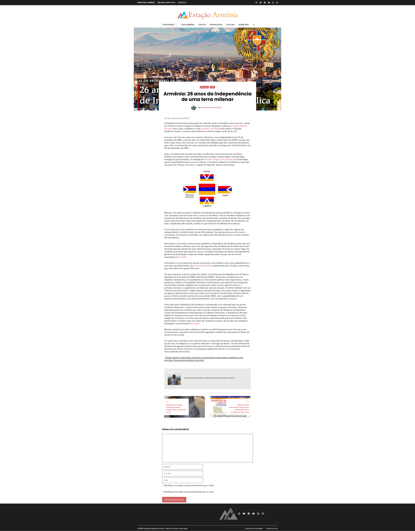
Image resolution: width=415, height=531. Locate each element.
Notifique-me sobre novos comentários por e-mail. (189, 485)
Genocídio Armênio (202, 265)
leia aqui (181, 257)
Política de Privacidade (254, 528)
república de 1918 (209, 128)
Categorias (168, 25)
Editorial (204, 87)
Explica (202, 25)
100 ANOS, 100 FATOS (166, 2)
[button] (253, 25)
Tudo (212, 87)
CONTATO (182, 2)
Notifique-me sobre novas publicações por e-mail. (189, 491)
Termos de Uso (272, 528)
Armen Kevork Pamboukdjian (211, 107)
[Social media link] (256, 2)
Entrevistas (216, 25)
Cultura (230, 25)
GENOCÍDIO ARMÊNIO (146, 2)
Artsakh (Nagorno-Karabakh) (219, 159)
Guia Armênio (188, 25)
